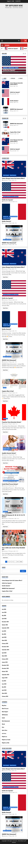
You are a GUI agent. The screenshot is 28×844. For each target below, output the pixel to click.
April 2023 (4, 690)
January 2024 (5, 662)
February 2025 (5, 643)
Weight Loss (5, 66)
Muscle (3, 724)
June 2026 (4, 612)
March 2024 (4, 656)
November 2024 (5, 646)
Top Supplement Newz (14, 5)
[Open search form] (18, 40)
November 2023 (5, 668)
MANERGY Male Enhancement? (5, 110)
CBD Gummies (11, 196)
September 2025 (5, 628)
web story (4, 733)
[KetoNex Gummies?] (14, 212)
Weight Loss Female (13, 66)
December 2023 (5, 665)
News (4, 544)
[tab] (6, 79)
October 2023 (5, 671)
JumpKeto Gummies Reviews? (14, 443)
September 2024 (5, 649)
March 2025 (4, 640)
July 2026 (4, 609)
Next (21, 561)
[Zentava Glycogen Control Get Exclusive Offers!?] (14, 169)
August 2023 (4, 677)
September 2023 (5, 674)
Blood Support (6, 175)
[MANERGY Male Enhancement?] (14, 233)
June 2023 (4, 684)
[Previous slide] (23, 53)
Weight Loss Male (6, 67)
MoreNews (20, 841)
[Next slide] (25, 53)
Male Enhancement (7, 239)
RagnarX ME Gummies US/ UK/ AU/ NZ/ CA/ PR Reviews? (14, 505)
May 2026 (4, 615)
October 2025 (5, 625)
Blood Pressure (13, 175)
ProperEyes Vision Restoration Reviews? (14, 412)
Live (25, 40)
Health (16, 196)
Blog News (5, 196)
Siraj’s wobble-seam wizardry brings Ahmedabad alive (14, 538)
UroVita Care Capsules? (5, 93)
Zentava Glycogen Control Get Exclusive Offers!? (5, 84)
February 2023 (5, 696)
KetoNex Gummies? (5, 101)
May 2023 (4, 687)
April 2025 (4, 637)
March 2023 (4, 693)
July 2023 (4, 681)
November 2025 (5, 621)
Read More (6, 277)
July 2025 (4, 631)
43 (17, 561)
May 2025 (4, 634)
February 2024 (5, 659)
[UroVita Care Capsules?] (14, 190)
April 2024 (4, 653)
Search (3, 567)
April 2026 (4, 618)
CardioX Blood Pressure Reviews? (14, 474)
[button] (2, 40)
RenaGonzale (6, 72)
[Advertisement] (14, 23)
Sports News (4, 730)
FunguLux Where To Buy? (5, 124)
